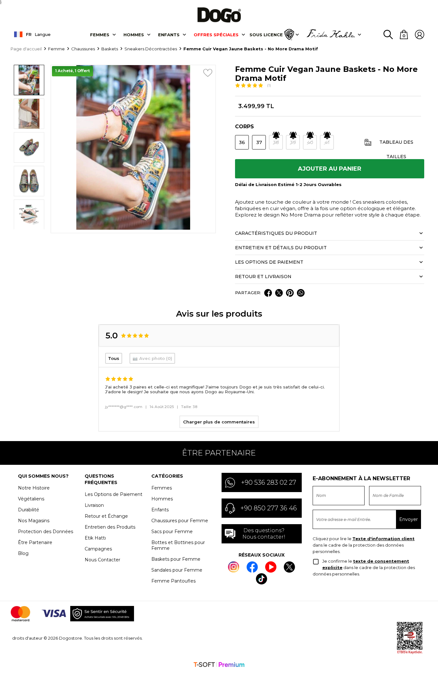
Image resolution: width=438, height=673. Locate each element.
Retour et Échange (106, 516)
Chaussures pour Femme (179, 521)
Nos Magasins (33, 521)
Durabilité (28, 510)
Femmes (99, 34)
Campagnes (98, 549)
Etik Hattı (95, 538)
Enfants (169, 34)
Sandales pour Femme (176, 570)
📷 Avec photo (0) (152, 358)
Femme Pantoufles (173, 581)
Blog (23, 553)
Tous (113, 358)
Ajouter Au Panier (329, 168)
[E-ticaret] (219, 665)
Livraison (94, 505)
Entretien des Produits (110, 527)
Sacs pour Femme (172, 531)
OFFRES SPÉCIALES (216, 34)
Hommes (133, 34)
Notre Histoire (34, 488)
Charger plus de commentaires (219, 421)
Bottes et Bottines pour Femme (178, 545)
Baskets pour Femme (175, 559)
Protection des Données (45, 531)
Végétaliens (31, 499)
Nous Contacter (102, 560)
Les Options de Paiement (113, 494)
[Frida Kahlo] (330, 35)
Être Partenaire (35, 542)
